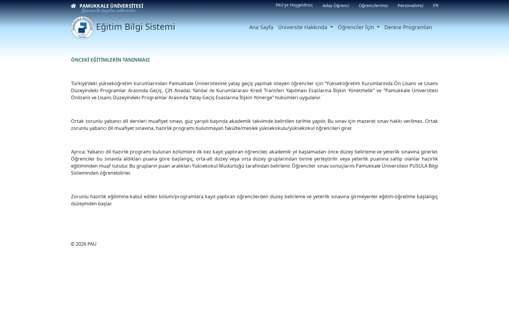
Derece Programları (408, 27)
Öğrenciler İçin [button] (357, 27)
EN (435, 5)
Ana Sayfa (261, 27)
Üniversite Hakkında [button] (303, 27)
